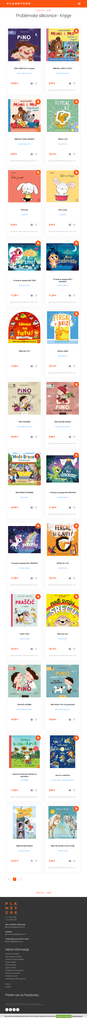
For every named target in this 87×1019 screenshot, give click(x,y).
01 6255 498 (12, 920)
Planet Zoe (40, 10)
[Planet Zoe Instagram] (14, 1009)
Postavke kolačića (77, 1016)
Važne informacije (17, 949)
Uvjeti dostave (10, 968)
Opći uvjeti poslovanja (13, 957)
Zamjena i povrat (11, 976)
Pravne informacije (12, 954)
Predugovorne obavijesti (14, 970)
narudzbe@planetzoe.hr (16, 927)
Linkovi (8, 984)
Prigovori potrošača (12, 973)
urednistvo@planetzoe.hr (16, 934)
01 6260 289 (12, 917)
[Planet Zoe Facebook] (6, 1009)
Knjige (49, 10)
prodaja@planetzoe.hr (15, 941)
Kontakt (8, 987)
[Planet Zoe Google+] (10, 1009)
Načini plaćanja (10, 965)
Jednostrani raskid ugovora (15, 979)
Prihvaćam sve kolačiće (64, 1016)
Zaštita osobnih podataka (14, 959)
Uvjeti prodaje (10, 962)
